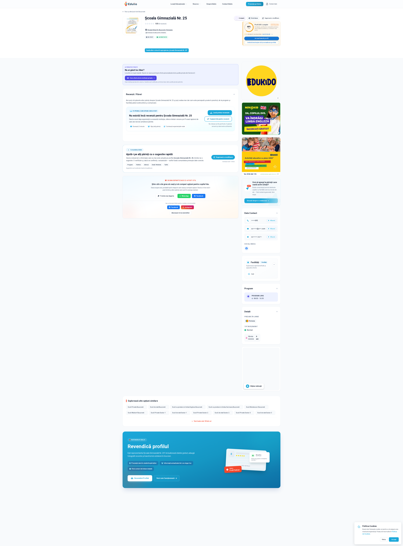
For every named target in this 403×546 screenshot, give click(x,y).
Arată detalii (266, 34)
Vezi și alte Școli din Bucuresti (135, 11)
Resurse (196, 4)
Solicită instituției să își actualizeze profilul (261, 42)
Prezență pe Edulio (254, 4)
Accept (393, 539)
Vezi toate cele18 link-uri (202, 421)
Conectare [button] (273, 4)
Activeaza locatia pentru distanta (156, 32)
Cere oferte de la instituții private (141, 78)
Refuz (384, 539)
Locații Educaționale (178, 4)
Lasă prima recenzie (221, 113)
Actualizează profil (262, 38)
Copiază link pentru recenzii (219, 119)
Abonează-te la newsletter (180, 213)
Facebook (199, 196)
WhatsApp (185, 196)
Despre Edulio (211, 4)
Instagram (188, 207)
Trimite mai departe (167, 196)
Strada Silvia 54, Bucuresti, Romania (160, 30)
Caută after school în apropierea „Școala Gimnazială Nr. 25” (166, 50)
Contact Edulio (227, 4)
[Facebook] (246, 248)
